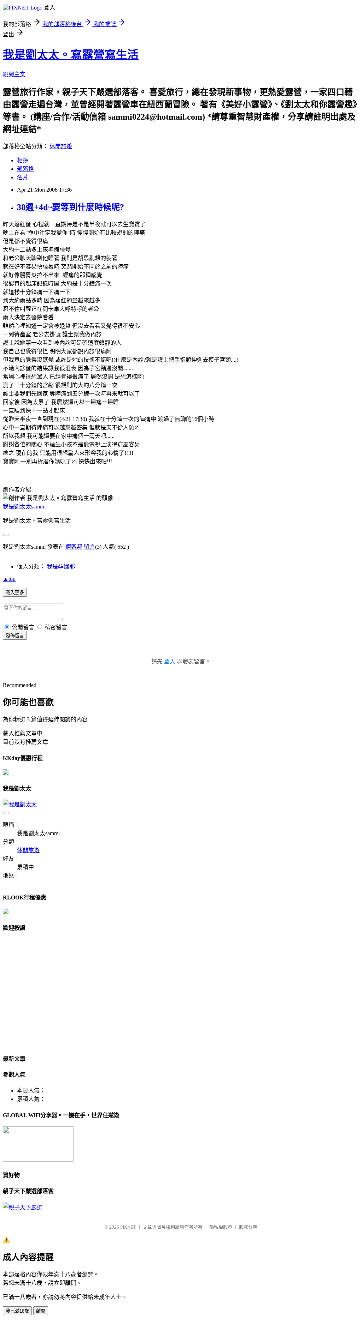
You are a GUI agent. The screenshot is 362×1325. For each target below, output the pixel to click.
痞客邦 (73, 547)
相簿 (22, 160)
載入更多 (15, 592)
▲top (9, 579)
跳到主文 (14, 74)
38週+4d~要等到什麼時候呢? (70, 207)
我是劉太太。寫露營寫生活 (71, 54)
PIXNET (128, 1227)
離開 (40, 1311)
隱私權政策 (220, 1227)
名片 (22, 177)
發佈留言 (15, 635)
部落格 (25, 169)
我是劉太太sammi (24, 507)
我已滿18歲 (17, 1311)
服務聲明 (248, 1227)
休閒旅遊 (60, 146)
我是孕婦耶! (62, 567)
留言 (89, 547)
